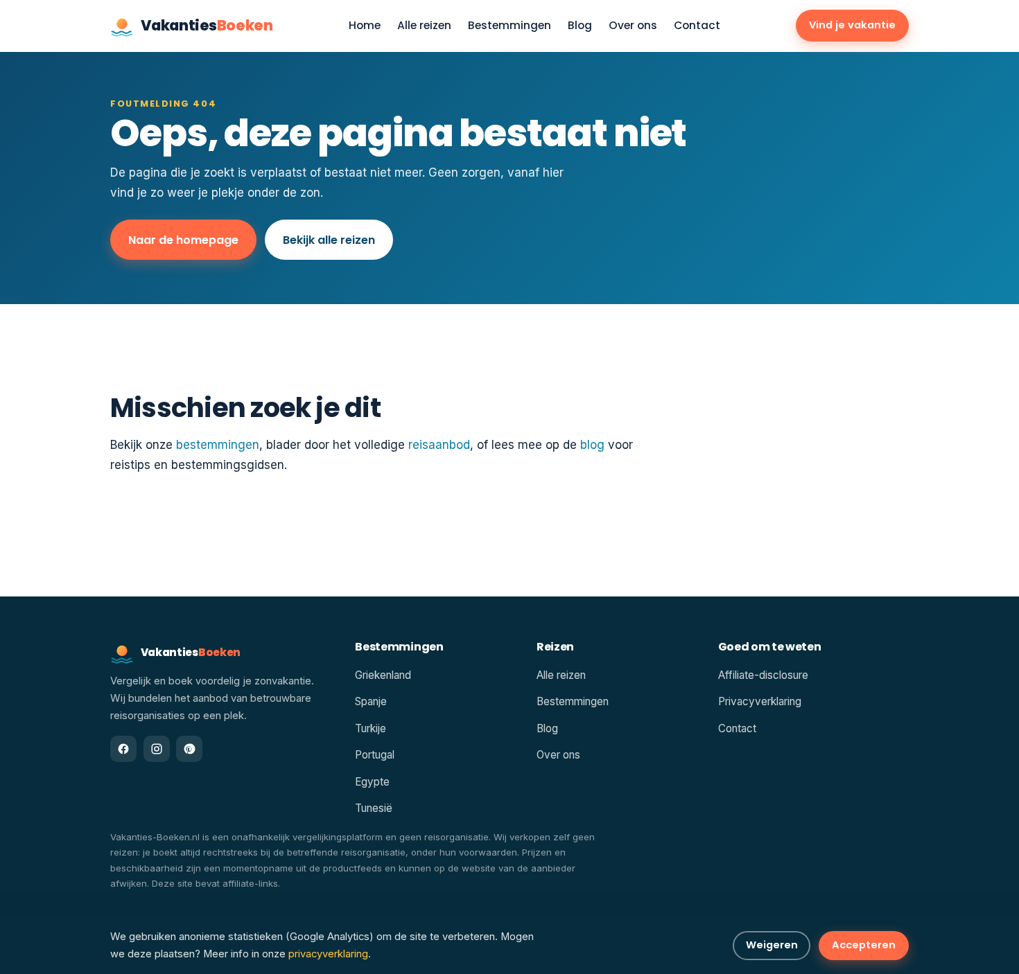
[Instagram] (156, 749)
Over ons (633, 26)
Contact (697, 26)
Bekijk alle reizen (329, 240)
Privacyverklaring (759, 701)
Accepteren (864, 945)
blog (592, 445)
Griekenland (383, 675)
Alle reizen (424, 26)
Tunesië (373, 808)
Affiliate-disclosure (763, 675)
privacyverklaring (328, 954)
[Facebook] (123, 749)
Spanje (371, 701)
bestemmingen (217, 445)
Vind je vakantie (852, 25)
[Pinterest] (189, 749)
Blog (580, 26)
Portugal (374, 754)
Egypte (372, 781)
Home (365, 26)
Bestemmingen (509, 26)
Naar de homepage (183, 240)
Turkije (370, 728)
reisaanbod (439, 445)
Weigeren (772, 945)
